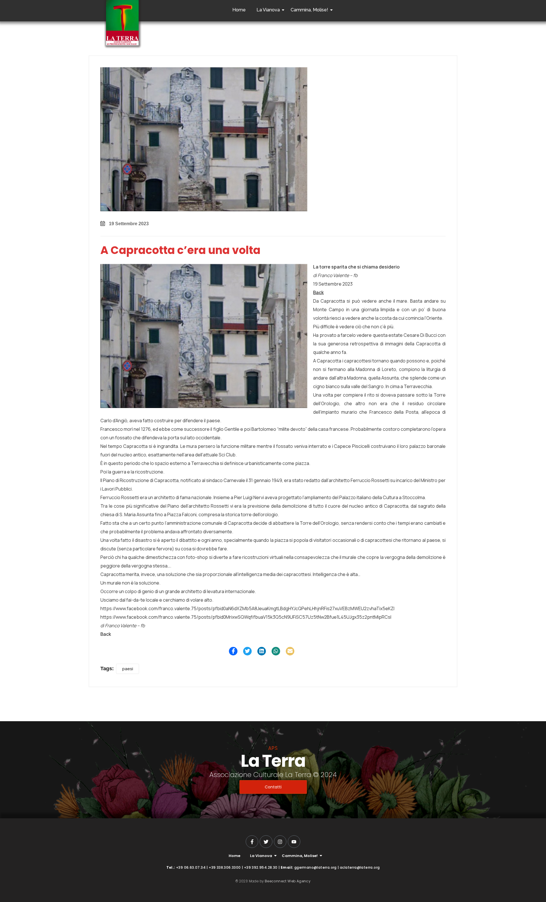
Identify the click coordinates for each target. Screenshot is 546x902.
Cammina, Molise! (309, 10)
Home (239, 10)
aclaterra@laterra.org (360, 867)
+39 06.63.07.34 (191, 867)
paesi (127, 669)
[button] (233, 651)
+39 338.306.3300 (225, 867)
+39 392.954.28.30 (261, 867)
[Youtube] (294, 841)
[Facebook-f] (252, 841)
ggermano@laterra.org (315, 867)
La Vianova (268, 10)
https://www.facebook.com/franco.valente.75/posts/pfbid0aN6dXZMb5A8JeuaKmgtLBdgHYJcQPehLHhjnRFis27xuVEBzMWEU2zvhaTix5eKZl (247, 608)
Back (318, 292)
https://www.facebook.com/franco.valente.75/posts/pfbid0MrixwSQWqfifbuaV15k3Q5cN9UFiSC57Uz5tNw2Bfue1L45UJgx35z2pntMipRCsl (245, 617)
